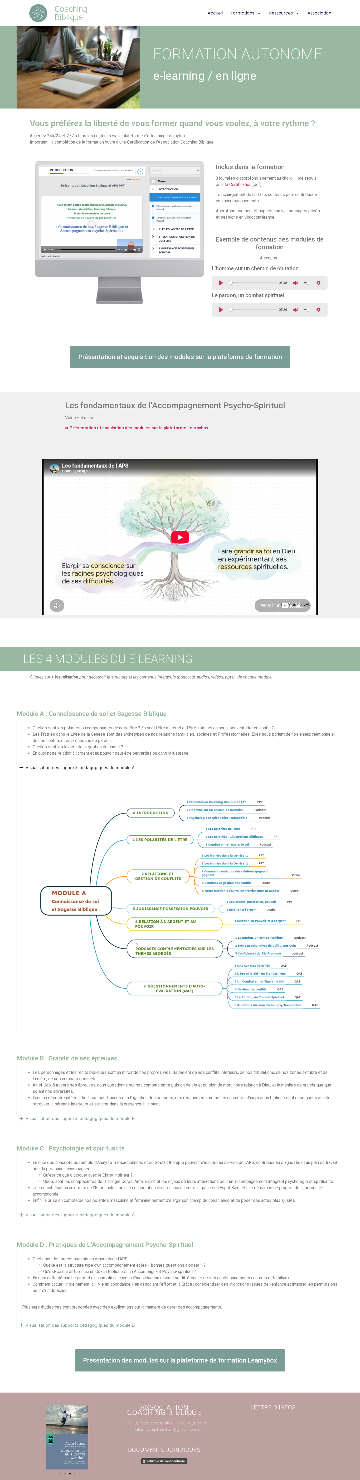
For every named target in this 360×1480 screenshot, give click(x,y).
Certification (240, 184)
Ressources (281, 13)
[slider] (253, 282)
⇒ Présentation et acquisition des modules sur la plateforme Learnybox (136, 427)
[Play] (221, 282)
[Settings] (318, 282)
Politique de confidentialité (166, 1461)
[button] (60, 1473)
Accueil (215, 13)
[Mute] (295, 282)
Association (319, 13)
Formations (242, 13)
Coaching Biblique (71, 13)
